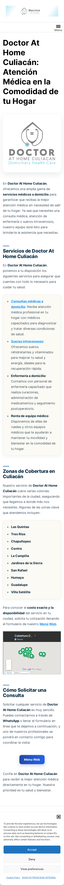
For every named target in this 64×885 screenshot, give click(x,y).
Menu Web (32, 759)
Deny (32, 859)
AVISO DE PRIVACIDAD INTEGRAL (39, 877)
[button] (58, 817)
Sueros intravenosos (27, 341)
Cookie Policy (13, 877)
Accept (32, 849)
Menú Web (48, 624)
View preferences (32, 869)
